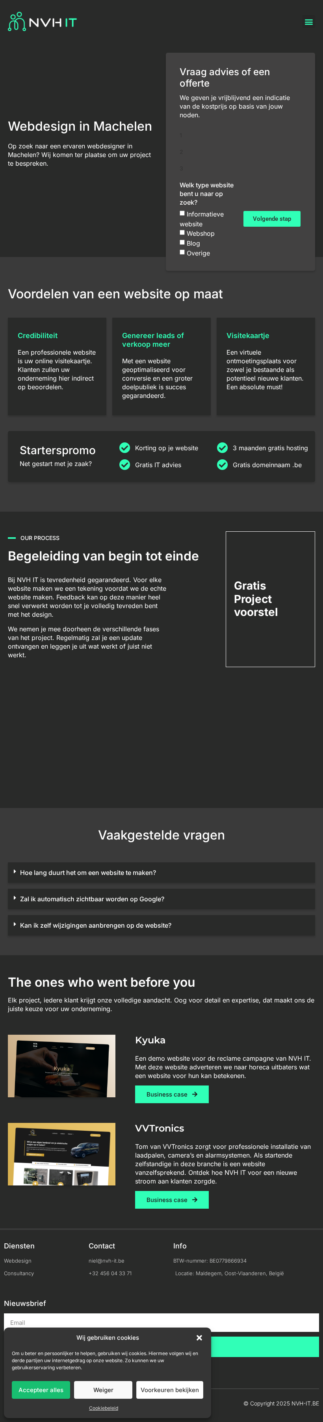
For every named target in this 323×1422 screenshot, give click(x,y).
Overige (198, 253)
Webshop (201, 233)
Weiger (103, 1390)
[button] (199, 1338)
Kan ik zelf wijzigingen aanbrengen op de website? (95, 925)
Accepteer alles (41, 1390)
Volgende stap (272, 218)
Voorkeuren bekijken (170, 1390)
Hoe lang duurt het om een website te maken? (88, 872)
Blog (193, 243)
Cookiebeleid (103, 1408)
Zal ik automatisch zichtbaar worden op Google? (92, 899)
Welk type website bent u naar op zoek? (207, 193)
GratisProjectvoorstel (256, 599)
